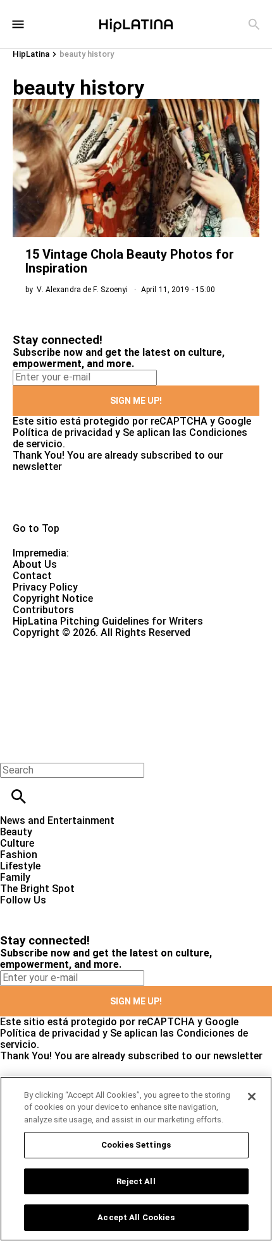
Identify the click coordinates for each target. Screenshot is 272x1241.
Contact (32, 576)
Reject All (135, 1181)
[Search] (254, 24)
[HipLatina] (136, 24)
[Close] (252, 1096)
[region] (136, 1158)
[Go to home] (136, 498)
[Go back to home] (111, 684)
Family (15, 877)
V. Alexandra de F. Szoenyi (82, 289)
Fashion (18, 855)
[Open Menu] (18, 24)
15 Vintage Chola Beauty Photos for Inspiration (129, 261)
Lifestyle (20, 866)
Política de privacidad (63, 432)
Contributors (43, 610)
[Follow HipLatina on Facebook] (15, 911)
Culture (17, 843)
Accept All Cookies (135, 1217)
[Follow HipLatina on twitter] (46, 911)
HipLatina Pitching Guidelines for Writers (108, 621)
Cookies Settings (136, 1145)
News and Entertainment (57, 820)
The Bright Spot (37, 889)
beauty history (86, 54)
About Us (35, 564)
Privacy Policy (45, 587)
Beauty (16, 832)
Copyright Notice (53, 598)
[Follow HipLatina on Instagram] (76, 911)
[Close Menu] (14, 748)
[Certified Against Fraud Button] (58, 644)
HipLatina (31, 54)
